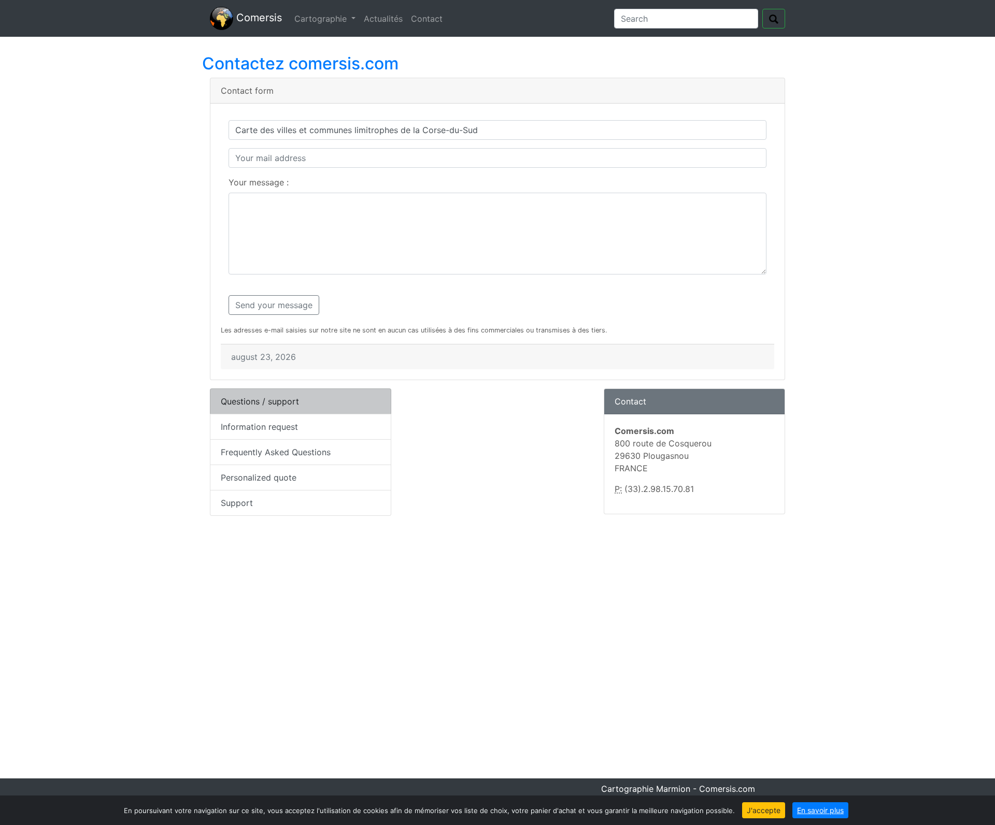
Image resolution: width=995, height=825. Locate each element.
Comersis (257, 17)
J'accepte (763, 810)
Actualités (383, 18)
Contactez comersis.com (300, 63)
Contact (427, 18)
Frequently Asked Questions (276, 452)
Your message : (259, 182)
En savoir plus (820, 810)
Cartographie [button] (321, 18)
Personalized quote (258, 477)
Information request (259, 427)
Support (237, 503)
